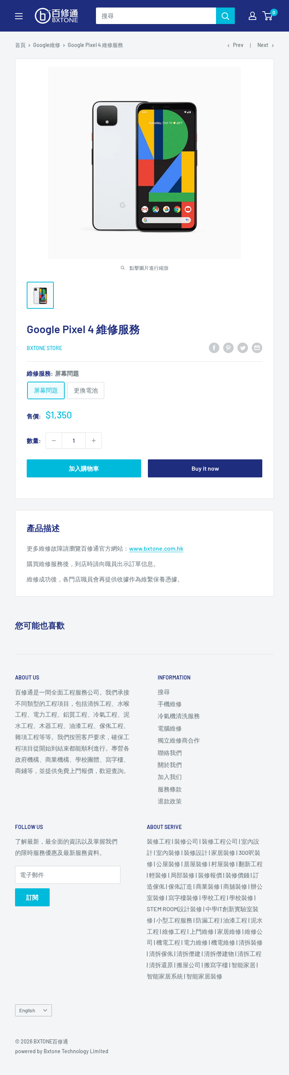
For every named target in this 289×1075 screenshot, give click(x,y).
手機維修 (170, 703)
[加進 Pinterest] (228, 347)
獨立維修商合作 (179, 740)
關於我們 (170, 764)
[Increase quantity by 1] (94, 440)
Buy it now (205, 468)
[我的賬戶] (252, 16)
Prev (238, 45)
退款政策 (170, 801)
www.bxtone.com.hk (156, 548)
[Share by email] (257, 347)
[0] (267, 15)
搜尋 (164, 691)
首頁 (20, 45)
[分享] (214, 347)
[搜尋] (225, 16)
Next (262, 45)
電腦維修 (170, 728)
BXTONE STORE (44, 348)
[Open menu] (19, 16)
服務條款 (170, 789)
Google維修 (46, 45)
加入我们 (170, 776)
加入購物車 (84, 468)
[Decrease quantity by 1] (54, 440)
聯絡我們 (170, 752)
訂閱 (32, 897)
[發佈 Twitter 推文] (242, 347)
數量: (34, 440)
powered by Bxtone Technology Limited (61, 1051)
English (27, 1010)
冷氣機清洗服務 (179, 715)
